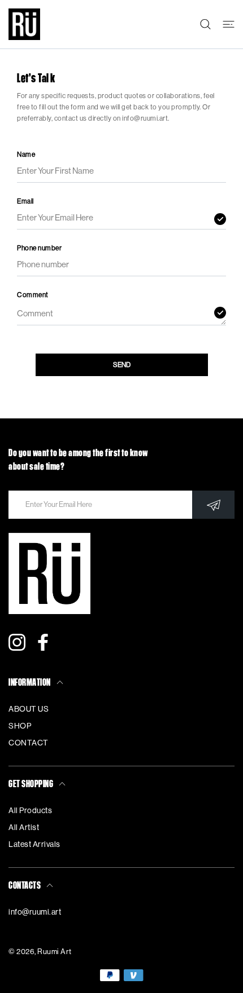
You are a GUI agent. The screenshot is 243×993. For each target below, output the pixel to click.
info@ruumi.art (34, 912)
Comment (33, 295)
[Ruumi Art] (24, 24)
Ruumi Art (54, 951)
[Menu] (228, 24)
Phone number (39, 248)
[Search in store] (205, 24)
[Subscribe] (213, 505)
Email (25, 201)
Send (122, 364)
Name (26, 154)
